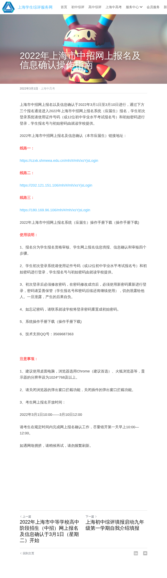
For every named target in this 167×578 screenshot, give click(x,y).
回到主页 (28, 553)
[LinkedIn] (136, 553)
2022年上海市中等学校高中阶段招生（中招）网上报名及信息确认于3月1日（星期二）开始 (49, 531)
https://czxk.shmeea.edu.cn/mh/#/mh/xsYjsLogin (59, 161)
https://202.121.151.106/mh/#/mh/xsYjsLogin (56, 185)
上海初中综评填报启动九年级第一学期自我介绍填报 (115, 525)
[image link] (8, 7)
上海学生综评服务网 (35, 7)
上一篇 (27, 516)
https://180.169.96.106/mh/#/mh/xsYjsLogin (55, 210)
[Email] (145, 553)
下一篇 (90, 516)
